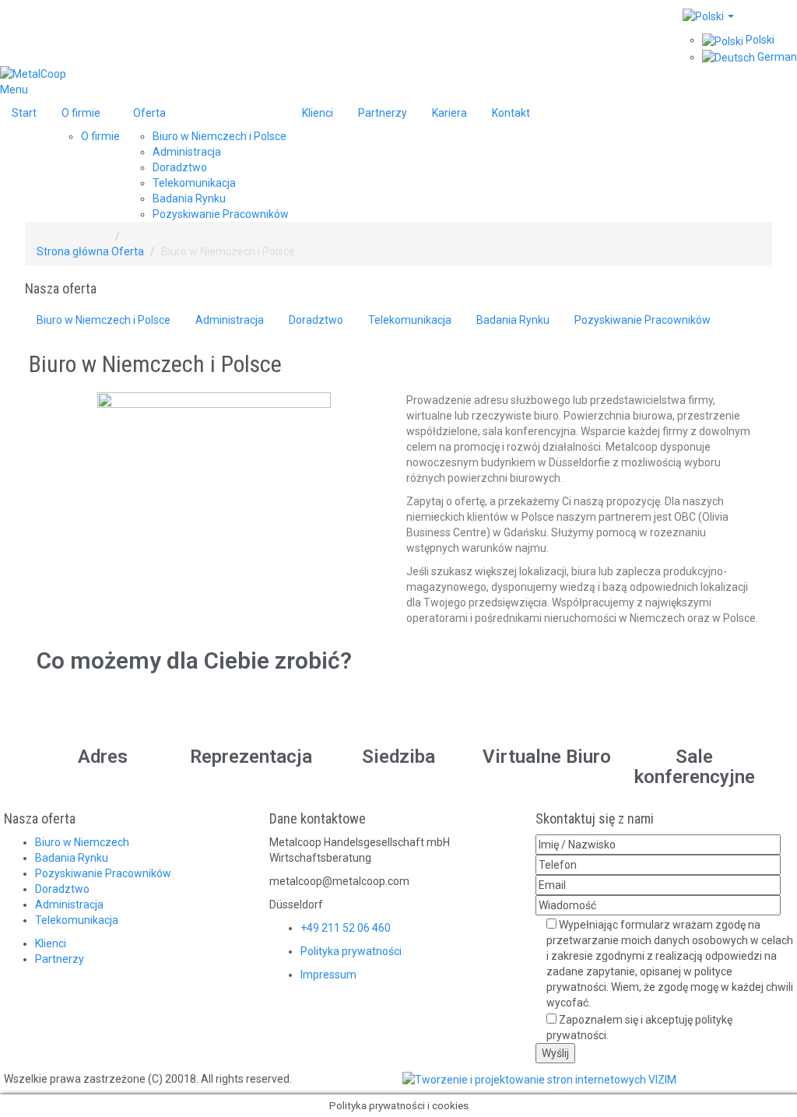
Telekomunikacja (76, 920)
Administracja (69, 904)
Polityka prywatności (351, 951)
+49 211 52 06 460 (345, 928)
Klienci (50, 943)
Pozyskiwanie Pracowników (103, 873)
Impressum (328, 974)
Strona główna (73, 251)
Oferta (127, 251)
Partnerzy (59, 959)
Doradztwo (62, 889)
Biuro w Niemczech (82, 842)
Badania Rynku (71, 858)
